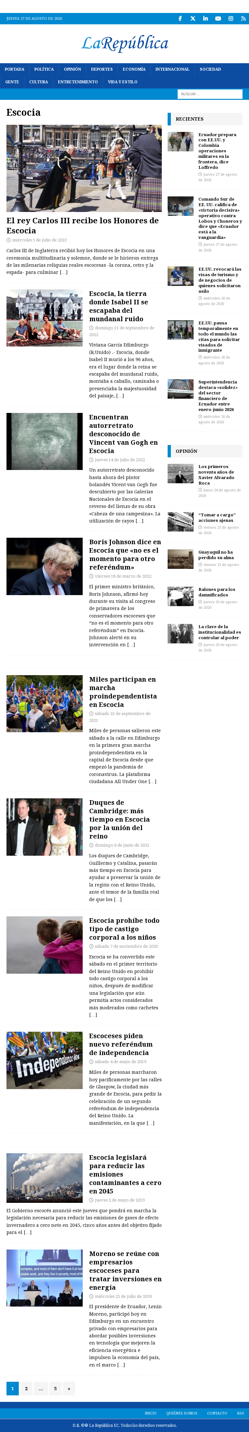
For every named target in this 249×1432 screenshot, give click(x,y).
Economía (134, 69)
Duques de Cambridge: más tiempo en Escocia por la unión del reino (119, 819)
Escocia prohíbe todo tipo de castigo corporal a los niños (124, 929)
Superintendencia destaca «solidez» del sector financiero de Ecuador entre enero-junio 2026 (218, 395)
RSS (240, 1413)
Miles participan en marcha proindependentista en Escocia (123, 692)
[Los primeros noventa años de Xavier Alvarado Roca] (181, 473)
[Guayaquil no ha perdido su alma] (181, 559)
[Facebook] (180, 18)
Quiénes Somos (181, 1413)
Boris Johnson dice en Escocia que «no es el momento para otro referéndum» (125, 554)
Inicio (151, 1413)
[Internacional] (44, 566)
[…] (63, 272)
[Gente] (44, 317)
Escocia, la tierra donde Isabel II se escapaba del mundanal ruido (118, 306)
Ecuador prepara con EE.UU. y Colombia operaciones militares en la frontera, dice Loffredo (217, 151)
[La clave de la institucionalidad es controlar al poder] (181, 633)
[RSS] (243, 18)
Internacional (173, 69)
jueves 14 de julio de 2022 (120, 459)
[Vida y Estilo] (44, 945)
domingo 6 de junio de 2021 (122, 845)
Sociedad (210, 69)
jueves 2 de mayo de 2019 (120, 1200)
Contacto (217, 1413)
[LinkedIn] (205, 18)
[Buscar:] (210, 94)
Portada (14, 69)
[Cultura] (44, 441)
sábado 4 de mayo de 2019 (120, 1061)
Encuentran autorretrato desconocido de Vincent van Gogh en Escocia (123, 434)
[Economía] (44, 1278)
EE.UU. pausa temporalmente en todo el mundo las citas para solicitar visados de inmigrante (219, 336)
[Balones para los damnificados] (181, 596)
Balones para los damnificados (216, 592)
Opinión (72, 69)
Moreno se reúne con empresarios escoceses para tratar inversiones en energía (125, 1270)
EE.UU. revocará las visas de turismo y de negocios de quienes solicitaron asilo (220, 280)
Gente (12, 82)
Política (44, 69)
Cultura (38, 82)
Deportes (102, 69)
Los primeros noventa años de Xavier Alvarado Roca (216, 475)
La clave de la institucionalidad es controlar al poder (219, 632)
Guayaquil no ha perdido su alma (216, 554)
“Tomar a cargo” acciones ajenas (217, 517)
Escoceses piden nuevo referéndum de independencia (121, 1044)
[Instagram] (230, 18)
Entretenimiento (78, 82)
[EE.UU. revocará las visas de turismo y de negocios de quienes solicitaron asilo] (181, 276)
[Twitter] (192, 18)
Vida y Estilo (122, 82)
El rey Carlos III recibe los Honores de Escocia (82, 225)
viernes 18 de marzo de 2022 (123, 576)
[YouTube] (218, 18)
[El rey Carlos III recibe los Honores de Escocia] (84, 168)
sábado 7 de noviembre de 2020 (126, 946)
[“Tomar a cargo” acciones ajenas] (181, 522)
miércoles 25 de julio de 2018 (123, 1296)
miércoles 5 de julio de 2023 (39, 240)
